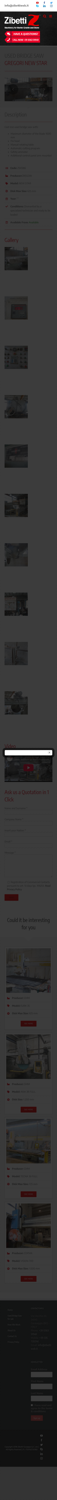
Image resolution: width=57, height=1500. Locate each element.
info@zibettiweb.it (17, 5)
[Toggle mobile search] (44, 16)
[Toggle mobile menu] (50, 16)
